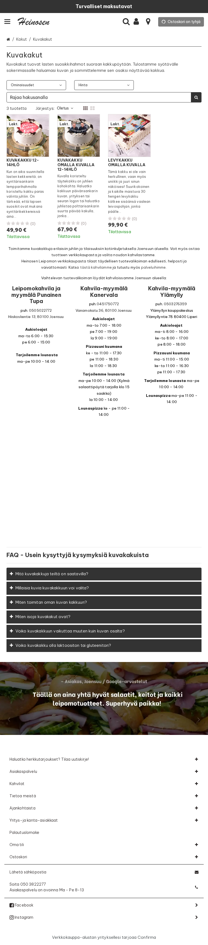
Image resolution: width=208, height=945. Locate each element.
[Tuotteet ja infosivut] (9, 21)
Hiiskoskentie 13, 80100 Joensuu (36, 316)
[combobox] (104, 97)
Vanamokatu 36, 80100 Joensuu (104, 310)
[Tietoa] (148, 22)
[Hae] (126, 22)
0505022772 (40, 310)
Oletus (63, 108)
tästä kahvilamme (96, 267)
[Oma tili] (137, 22)
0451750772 (108, 304)
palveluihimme (153, 267)
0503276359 (175, 304)
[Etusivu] (33, 21)
